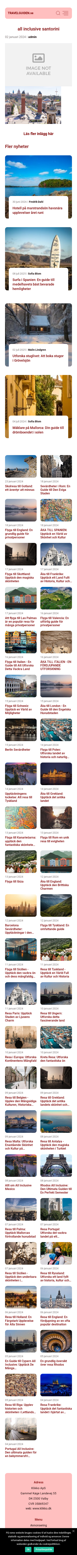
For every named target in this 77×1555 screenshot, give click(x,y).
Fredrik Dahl (36, 201)
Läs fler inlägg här (38, 133)
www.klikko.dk (42, 1508)
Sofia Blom (34, 273)
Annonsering (38, 1525)
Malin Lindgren (37, 349)
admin (32, 37)
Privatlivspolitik (44, 1549)
